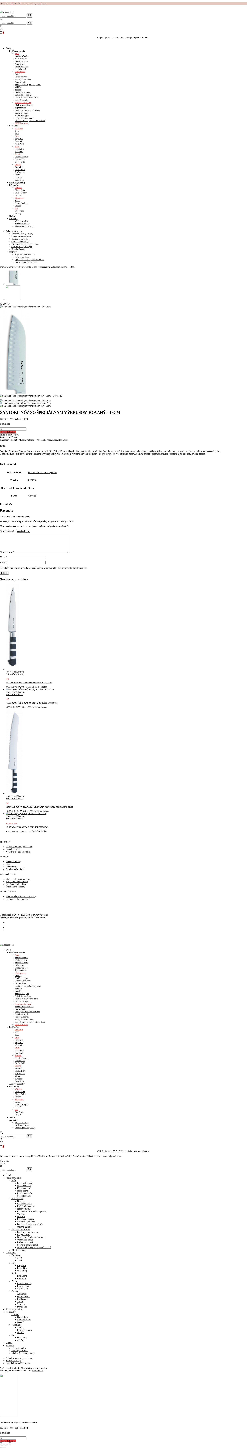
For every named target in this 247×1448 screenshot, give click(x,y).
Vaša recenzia (7, 552)
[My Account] (1, 26)
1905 (17, 133)
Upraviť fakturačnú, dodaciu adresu (29, 259)
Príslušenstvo (20, 72)
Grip (17, 136)
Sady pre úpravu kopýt (24, 118)
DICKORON (20, 170)
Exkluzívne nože (21, 66)
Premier (18, 154)
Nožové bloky (20, 82)
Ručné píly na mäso (23, 79)
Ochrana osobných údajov (21, 247)
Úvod (8, 48)
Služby (12, 216)
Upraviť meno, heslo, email (26, 262)
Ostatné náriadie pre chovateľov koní (30, 121)
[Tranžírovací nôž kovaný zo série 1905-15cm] (12, 669)
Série (11, 267)
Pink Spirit (19, 149)
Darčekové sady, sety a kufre (26, 97)
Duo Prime (19, 211)
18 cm (31, 488)
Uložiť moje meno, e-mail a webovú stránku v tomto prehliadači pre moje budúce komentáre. (45, 568)
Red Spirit (19, 152)
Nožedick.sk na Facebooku (18, 852)
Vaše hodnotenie (8, 531)
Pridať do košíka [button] (39, 687)
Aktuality (13, 218)
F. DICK (32, 480)
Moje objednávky (22, 257)
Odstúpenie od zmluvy (20, 239)
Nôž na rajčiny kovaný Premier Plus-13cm (27, 827)
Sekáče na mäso (21, 77)
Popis (2, 445)
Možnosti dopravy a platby (22, 234)
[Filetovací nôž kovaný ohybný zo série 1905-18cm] (30, 689)
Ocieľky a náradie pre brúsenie (27, 110)
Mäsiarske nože (21, 59)
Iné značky (14, 185)
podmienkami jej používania (108, 1156)
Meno (3, 557)
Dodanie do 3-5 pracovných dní (42, 472)
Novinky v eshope (22, 224)
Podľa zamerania (17, 51)
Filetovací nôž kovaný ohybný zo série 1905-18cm (31, 703)
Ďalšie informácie (8, 464)
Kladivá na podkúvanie (24, 105)
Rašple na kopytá (22, 115)
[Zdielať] (4, 1444)
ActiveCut (19, 167)
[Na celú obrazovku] (7, 1444)
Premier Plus (20, 159)
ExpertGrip (19, 141)
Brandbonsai (39, 917)
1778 (17, 131)
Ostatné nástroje (21, 100)
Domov (3, 267)
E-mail (4, 562)
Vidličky (18, 87)
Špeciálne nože (21, 69)
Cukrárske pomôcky (23, 95)
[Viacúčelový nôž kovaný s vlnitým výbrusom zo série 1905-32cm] (14, 793)
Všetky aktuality (21, 221)
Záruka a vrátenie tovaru (21, 236)
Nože (17, 54)
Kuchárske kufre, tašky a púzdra (28, 84)
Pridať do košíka (8, 432)
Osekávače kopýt (21, 113)
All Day (18, 213)
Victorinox (19, 198)
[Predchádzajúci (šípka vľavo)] (1, 1447)
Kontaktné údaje (18, 249)
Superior (18, 177)
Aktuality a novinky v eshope (19, 846)
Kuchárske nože (21, 61)
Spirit (17, 146)
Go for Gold (20, 162)
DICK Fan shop (21, 123)
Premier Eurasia (21, 157)
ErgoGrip (19, 139)
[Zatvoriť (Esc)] (1, 1443)
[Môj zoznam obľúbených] (123, 29)
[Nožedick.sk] (7, 12)
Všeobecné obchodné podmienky (24, 244)
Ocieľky (18, 74)
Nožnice (18, 90)
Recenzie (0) (6, 504)
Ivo (16, 208)
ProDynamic (20, 172)
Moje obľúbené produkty (25, 254)
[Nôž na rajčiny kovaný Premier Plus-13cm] (26, 813)
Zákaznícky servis (14, 231)
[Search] (29, 15)
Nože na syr (19, 64)
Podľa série (14, 126)
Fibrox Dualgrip (21, 203)
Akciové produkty (17, 182)
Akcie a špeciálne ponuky (25, 226)
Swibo (17, 200)
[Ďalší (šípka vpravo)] (4, 1447)
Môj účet (13, 252)
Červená (32, 496)
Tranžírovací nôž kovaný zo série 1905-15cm (29, 683)
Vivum (17, 175)
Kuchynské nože (21, 56)
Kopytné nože (20, 108)
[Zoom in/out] (10, 1443)
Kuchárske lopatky (22, 92)
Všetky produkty (13, 861)
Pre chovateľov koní (23, 103)
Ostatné (18, 164)
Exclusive (19, 128)
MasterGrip (19, 144)
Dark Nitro (19, 180)
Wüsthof (18, 188)
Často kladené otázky (19, 241)
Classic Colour (21, 193)
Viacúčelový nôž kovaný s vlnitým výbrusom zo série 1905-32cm (39, 807)
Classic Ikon (20, 190)
